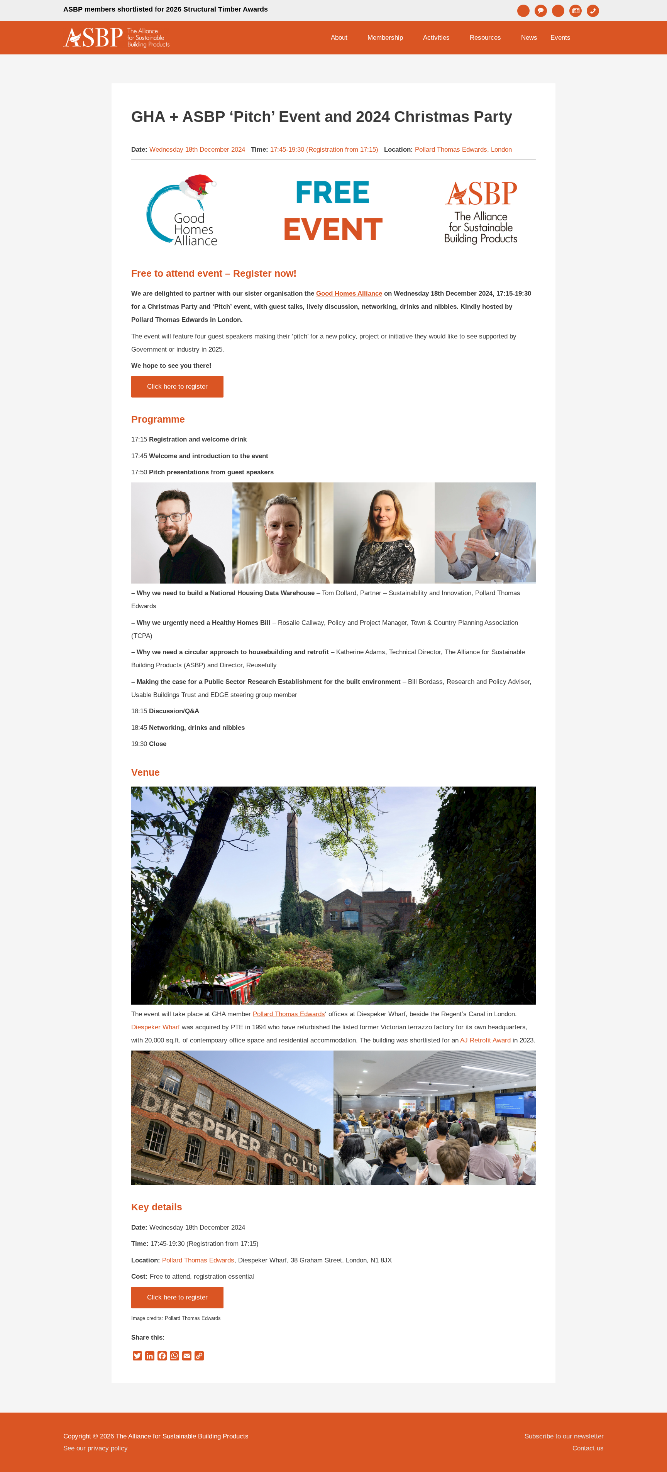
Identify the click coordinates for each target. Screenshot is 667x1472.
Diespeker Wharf (155, 1027)
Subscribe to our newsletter (564, 1436)
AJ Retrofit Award (485, 1040)
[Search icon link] (594, 37)
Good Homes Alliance (349, 293)
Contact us (588, 1448)
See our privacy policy (95, 1448)
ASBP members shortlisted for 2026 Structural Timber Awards (165, 9)
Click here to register (177, 386)
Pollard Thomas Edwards (289, 1014)
